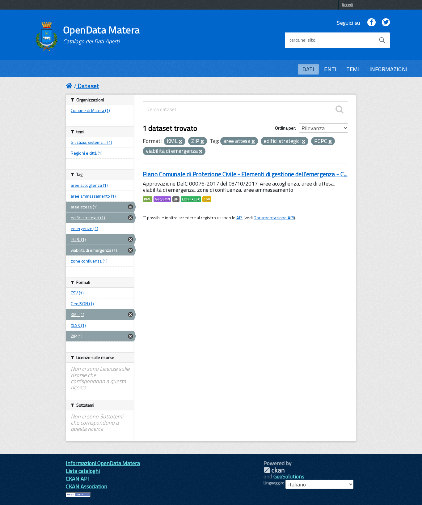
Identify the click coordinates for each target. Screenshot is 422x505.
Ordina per (285, 128)
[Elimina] (180, 141)
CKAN (274, 470)
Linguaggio (273, 483)
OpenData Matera (101, 35)
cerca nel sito (302, 40)
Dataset (88, 86)
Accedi (347, 5)
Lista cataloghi (83, 471)
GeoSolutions (288, 476)
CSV (207, 199)
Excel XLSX (191, 199)
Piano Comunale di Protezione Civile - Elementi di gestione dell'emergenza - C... (245, 174)
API (239, 217)
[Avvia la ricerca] (382, 40)
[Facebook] (371, 23)
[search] (339, 109)
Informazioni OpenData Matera (103, 463)
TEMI (353, 69)
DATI (308, 69)
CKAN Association (86, 486)
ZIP (176, 199)
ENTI (330, 69)
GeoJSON (162, 199)
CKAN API (77, 478)
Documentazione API (274, 217)
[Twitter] (386, 23)
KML (147, 199)
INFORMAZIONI (388, 69)
